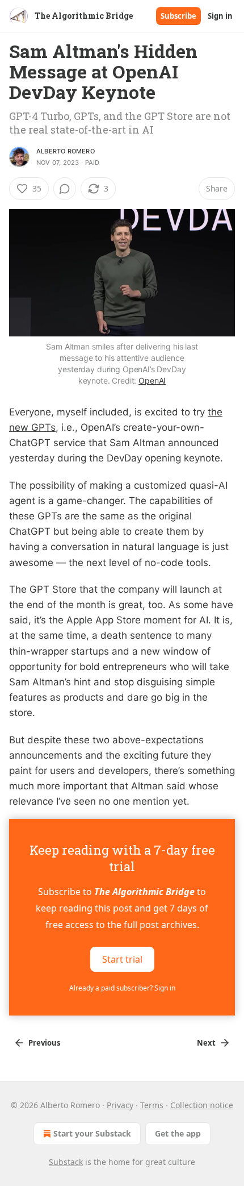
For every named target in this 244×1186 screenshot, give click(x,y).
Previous (44, 1043)
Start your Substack (92, 1133)
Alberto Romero (65, 151)
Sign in (220, 16)
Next (206, 1043)
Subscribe (178, 16)
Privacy (120, 1105)
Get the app (178, 1133)
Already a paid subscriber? (122, 988)
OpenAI (152, 380)
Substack (66, 1161)
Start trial (122, 958)
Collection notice (201, 1105)
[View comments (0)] (64, 188)
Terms (151, 1105)
